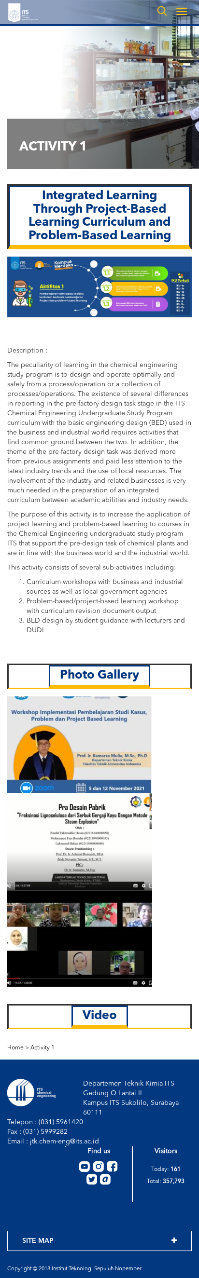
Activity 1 (42, 1048)
